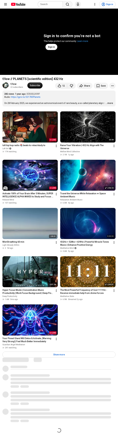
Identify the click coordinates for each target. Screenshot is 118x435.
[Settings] (95, 4)
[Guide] (5, 4)
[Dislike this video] (71, 86)
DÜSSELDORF (33, 94)
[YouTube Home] (18, 4)
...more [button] (109, 103)
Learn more (82, 41)
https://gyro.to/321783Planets (25, 97)
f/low (13, 84)
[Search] (67, 4)
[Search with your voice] (78, 4)
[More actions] (112, 86)
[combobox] (51, 4)
